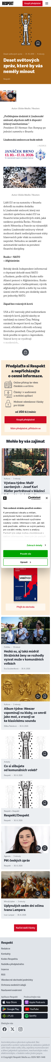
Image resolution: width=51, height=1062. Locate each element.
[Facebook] (4, 1031)
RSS (3, 974)
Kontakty (5, 954)
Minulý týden (9, 901)
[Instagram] (20, 1031)
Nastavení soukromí (11, 990)
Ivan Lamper (9, 915)
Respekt (6, 79)
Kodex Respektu (9, 959)
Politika (7, 647)
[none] (10, 96)
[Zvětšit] (8, 96)
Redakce (5, 948)
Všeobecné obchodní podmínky (17, 980)
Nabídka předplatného (12, 964)
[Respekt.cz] (7, 3)
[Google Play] (11, 1009)
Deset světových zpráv (12, 54)
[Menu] (47, 3)
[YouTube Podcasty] (36, 1009)
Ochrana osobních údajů (13, 985)
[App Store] (11, 1002)
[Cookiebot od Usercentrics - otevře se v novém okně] (30, 498)
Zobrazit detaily (34, 545)
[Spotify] (36, 1016)
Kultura (7, 479)
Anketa (7, 762)
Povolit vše (25, 554)
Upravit (23, 562)
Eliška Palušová (10, 726)
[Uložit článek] (38, 43)
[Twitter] (12, 1031)
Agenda (7, 856)
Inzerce (5, 969)
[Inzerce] (25, 154)
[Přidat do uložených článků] (45, 470)
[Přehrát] (38, 470)
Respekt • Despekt (11, 811)
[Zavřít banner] (47, 498)
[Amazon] (11, 1016)
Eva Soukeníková (11, 669)
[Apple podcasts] (36, 1002)
